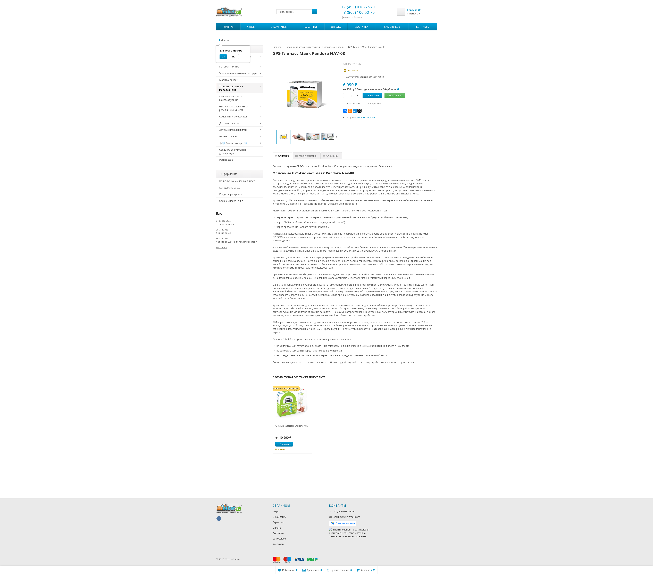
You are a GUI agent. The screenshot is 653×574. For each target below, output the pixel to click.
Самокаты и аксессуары (233, 116)
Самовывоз (392, 26)
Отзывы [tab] (332, 155)
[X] (359, 111)
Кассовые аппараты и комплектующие (231, 98)
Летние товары (228, 136)
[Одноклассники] (350, 111)
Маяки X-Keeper (228, 79)
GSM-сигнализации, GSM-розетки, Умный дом (233, 108)
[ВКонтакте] (345, 111)
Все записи (221, 247)
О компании (279, 26)
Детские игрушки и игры (233, 129)
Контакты (422, 26)
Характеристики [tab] (308, 155)
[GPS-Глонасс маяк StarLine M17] (292, 402)
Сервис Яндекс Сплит (231, 200)
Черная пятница (225, 224)
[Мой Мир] (355, 111)
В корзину (373, 95)
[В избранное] (308, 444)
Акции (251, 26)
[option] (283, 137)
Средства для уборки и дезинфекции (232, 151)
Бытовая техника (229, 66)
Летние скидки (224, 232)
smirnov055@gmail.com (346, 516)
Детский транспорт (230, 123)
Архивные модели (365, 117)
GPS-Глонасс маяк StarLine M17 (291, 425)
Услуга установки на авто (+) (364, 76)
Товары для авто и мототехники (231, 88)
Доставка (361, 26)
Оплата (336, 26)
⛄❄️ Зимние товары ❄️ (233, 143)
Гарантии (310, 26)
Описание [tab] (283, 155)
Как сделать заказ (229, 187)
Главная (228, 26)
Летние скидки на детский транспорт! (236, 241)
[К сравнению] (303, 444)
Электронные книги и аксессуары (238, 73)
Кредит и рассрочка (230, 194)
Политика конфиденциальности (237, 181)
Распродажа (226, 159)
